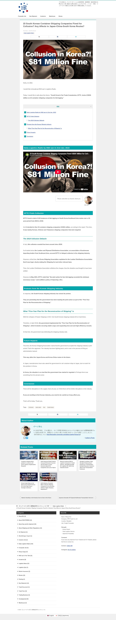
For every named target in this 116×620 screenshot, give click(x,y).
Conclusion (30, 136)
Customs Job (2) (23, 540)
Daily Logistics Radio (29, 33)
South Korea (50, 407)
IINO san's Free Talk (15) (25, 555)
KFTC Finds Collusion (33, 116)
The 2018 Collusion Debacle (36, 120)
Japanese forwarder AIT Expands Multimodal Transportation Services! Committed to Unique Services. (77, 497)
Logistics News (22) (24, 563)
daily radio (38, 407)
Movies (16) (22, 575)
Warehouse (52, 16)
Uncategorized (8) (23, 599)
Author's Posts (90, 438)
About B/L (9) (22, 516)
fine (44, 407)
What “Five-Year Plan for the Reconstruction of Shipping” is (45, 128)
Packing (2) (22, 579)
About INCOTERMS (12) (25, 520)
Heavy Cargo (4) (23, 551)
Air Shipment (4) (23, 532)
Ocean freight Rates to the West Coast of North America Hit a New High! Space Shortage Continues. (28, 485)
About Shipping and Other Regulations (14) (30, 528)
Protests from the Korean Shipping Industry (39, 124)
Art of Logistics (72, 549)
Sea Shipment (33, 16)
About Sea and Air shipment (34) (27, 524)
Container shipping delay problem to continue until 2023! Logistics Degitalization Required (28, 464)
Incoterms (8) (22, 559)
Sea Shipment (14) (24, 583)
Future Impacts (31, 132)
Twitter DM (69, 545)
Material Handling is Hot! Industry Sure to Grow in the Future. (36, 497)
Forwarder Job (22, 16)
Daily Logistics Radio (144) (26, 543)
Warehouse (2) (23, 602)
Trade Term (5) (23, 591)
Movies (60, 16)
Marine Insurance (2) (24, 571)
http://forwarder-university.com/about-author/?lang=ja (63, 434)
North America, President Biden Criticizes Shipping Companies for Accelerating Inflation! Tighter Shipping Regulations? (47, 486)
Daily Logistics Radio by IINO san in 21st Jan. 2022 (41, 112)
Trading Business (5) (24, 595)
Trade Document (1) (24, 587)
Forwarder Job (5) (24, 547)
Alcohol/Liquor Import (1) (25, 536)
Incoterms (43, 16)
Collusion (31, 407)
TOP (33, 506)
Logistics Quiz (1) (23, 567)
